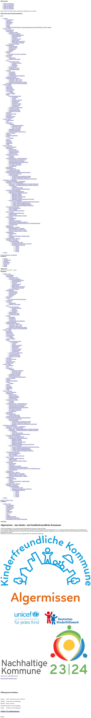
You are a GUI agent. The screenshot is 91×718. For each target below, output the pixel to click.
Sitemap (8, 26)
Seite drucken (14, 678)
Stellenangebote (9, 117)
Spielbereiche (9, 55)
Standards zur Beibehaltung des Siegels (18, 82)
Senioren (8, 70)
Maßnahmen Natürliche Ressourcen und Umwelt (23, 199)
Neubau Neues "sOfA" (14, 68)
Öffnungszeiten (9, 88)
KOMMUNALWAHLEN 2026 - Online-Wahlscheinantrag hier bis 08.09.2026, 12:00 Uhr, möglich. (28, 27)
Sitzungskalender (16, 101)
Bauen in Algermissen (11, 147)
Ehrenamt (8, 134)
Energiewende (9, 217)
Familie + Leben (7, 28)
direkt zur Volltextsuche (8, 4)
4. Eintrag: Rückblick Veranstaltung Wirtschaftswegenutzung (25, 201)
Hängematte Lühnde (16, 126)
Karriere (5, 252)
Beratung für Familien (14, 44)
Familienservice (9, 31)
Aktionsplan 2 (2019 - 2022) (15, 80)
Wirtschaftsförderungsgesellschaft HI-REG (18, 162)
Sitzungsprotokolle (16, 105)
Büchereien (8, 140)
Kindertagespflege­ (13, 47)
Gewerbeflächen (12, 166)
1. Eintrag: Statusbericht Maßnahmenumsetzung (22, 205)
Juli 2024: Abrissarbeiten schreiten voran (21, 177)
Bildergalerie (15, 65)
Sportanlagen (9, 142)
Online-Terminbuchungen (10, 711)
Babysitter (11, 50)
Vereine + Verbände (10, 133)
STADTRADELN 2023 (17, 242)
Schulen (8, 52)
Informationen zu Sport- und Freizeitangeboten (16, 83)
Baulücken (11, 156)
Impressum (8, 21)
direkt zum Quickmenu (8, 3)
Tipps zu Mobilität (13, 209)
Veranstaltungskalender (14, 69)
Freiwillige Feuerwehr (11, 114)
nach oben (8, 678)
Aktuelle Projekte (13, 153)
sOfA (7, 60)
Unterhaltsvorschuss (16, 38)
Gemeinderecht (15, 106)
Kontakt (8, 24)
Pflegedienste (12, 72)
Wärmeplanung (9, 225)
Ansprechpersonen (10, 89)
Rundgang (14, 64)
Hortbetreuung (12, 49)
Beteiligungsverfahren (14, 152)
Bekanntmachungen (10, 116)
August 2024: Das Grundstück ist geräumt (21, 176)
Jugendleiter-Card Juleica (14, 129)
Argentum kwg (12, 74)
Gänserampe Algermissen (17, 125)
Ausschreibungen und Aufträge (13, 171)
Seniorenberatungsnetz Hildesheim (17, 75)
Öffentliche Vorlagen (16, 103)
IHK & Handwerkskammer (15, 163)
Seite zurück (3, 678)
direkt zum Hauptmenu (8, 6)
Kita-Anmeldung (10, 30)
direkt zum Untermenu (8, 7)
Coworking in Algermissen (15, 164)
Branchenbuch (9, 167)
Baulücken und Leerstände (12, 154)
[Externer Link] (45, 624)
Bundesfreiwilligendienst (14, 130)
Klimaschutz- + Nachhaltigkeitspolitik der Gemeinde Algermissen (24, 184)
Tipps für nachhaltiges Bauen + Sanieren (18, 231)
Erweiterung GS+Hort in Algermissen (17, 54)
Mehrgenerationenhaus (14, 61)
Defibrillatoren (12, 58)
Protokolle (14, 186)
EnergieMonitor (12, 218)
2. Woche (17, 247)
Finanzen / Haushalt (10, 93)
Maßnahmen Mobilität (17, 197)
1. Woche (17, 246)
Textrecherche (15, 102)
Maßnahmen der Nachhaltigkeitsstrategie (18, 192)
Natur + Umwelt (10, 211)
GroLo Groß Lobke (16, 128)
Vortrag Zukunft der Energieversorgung (21, 189)
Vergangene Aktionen (14, 241)
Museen (8, 139)
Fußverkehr (11, 237)
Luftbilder (11, 92)
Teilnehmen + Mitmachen (12, 239)
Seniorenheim (12, 73)
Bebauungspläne (13, 149)
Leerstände (11, 157)
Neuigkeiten (9, 86)
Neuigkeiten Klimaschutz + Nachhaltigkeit (15, 181)
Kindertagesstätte (13, 66)
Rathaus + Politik (7, 84)
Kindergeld (14, 37)
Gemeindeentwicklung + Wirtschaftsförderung (16, 158)
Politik (7, 94)
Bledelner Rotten (13, 214)
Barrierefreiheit (9, 22)
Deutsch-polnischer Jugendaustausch (17, 131)
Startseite (5, 18)
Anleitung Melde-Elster (14, 170)
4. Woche (17, 250)
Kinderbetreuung (10, 45)
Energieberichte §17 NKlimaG (13, 238)
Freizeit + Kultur (7, 119)
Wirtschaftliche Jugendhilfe (18, 42)
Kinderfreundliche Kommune (12, 78)
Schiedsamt (8, 112)
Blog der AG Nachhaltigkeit (15, 200)
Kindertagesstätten (13, 46)
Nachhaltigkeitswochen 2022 (18, 245)
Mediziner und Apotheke (14, 59)
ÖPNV (7, 144)
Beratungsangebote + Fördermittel (16, 228)
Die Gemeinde (9, 91)
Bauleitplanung (9, 148)
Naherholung (9, 143)
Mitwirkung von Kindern (14, 111)
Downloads (8, 115)
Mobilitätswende (10, 232)
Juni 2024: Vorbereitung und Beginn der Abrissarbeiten (24, 178)
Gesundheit (8, 56)
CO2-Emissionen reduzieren (12, 206)
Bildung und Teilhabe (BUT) (18, 41)
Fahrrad (11, 234)
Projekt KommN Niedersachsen (13, 190)
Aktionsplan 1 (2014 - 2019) (15, 79)
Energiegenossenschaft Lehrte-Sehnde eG (18, 222)
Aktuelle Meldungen (10, 168)
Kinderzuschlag (15, 40)
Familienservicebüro (13, 32)
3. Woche (17, 248)
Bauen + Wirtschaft (7, 145)
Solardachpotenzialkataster (15, 220)
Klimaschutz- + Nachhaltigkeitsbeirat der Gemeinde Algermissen (23, 185)
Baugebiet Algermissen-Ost (15, 173)
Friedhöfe (11, 138)
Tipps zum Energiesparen (14, 208)
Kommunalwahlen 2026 (14, 110)
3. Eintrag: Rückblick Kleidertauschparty (21, 203)
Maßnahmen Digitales (17, 195)
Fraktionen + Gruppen (17, 100)
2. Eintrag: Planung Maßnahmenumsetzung (21, 204)
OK (1, 16)
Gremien (14, 98)
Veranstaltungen (9, 19)
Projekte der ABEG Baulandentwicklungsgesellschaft (18, 172)
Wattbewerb (12, 219)
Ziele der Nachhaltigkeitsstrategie (16, 191)
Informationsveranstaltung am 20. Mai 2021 (22, 243)
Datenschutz (9, 23)
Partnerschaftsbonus (16, 36)
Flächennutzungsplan (14, 150)
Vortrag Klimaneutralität (17, 187)
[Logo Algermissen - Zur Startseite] (9, 255)
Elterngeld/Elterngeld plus (18, 35)
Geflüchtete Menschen (11, 77)
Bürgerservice (9, 87)
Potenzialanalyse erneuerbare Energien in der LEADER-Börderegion (24, 223)
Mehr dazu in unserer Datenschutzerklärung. (11, 13)
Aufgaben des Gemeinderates (15, 107)
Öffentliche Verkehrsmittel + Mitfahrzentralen (19, 236)
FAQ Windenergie (13, 224)
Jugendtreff (11, 124)
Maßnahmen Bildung (16, 194)
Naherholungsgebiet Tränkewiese (16, 213)
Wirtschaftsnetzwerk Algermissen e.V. (17, 159)
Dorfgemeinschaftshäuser (12, 135)
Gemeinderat (15, 97)
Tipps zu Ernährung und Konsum (16, 210)
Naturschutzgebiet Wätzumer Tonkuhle (18, 215)
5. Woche (17, 251)
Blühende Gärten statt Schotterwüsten (17, 229)
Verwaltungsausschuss (14, 108)
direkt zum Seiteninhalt (8, 8)
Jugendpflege (9, 51)
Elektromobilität (12, 233)
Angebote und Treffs (16, 63)
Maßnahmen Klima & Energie (19, 196)
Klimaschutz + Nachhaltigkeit (10, 180)
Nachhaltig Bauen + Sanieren (12, 227)
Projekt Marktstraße (13, 175)
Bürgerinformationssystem (15, 96)
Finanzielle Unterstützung (15, 33)
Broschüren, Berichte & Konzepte (16, 161)
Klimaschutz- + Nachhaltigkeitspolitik (14, 182)
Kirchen (8, 136)
